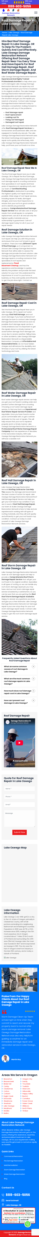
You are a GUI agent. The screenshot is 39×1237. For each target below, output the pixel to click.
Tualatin (25, 1086)
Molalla (6, 1111)
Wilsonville (26, 1091)
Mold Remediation (11, 1165)
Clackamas (8, 1089)
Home (4, 32)
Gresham (7, 1103)
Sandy (24, 1081)
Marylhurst (8, 1108)
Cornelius (26, 1098)
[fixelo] (11, 12)
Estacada (7, 1098)
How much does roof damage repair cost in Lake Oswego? (17, 692)
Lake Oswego (14, 32)
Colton (6, 1091)
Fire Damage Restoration (13, 1161)
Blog (5, 1179)
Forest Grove (27, 1101)
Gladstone (8, 1101)
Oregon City (27, 1079)
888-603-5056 (19, 6)
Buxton (25, 1096)
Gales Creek (27, 1103)
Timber (25, 1111)
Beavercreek (9, 1081)
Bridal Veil (7, 1084)
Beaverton (8, 1079)
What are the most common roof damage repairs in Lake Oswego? (17, 681)
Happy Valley (27, 1093)
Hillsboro (25, 1106)
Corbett (7, 1093)
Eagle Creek (8, 1096)
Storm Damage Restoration (14, 1170)
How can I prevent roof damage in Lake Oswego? (16, 701)
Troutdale (26, 1084)
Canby (6, 1086)
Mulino (6, 1113)
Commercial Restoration (13, 1156)
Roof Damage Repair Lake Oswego (17, 33)
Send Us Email (12, 1200)
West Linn (26, 1089)
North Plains (27, 1108)
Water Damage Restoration (14, 1174)
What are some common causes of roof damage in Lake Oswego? (16, 669)
